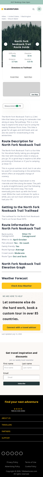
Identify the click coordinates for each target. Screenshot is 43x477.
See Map (35, 94)
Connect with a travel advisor (21, 327)
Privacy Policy (12, 462)
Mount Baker (13, 19)
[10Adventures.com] (9, 9)
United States (13, 16)
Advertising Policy (12, 466)
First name (8, 363)
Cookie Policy (30, 466)
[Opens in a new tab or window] (3, 453)
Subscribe (21, 383)
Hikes (4, 16)
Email (5, 373)
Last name (27, 363)
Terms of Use (30, 462)
